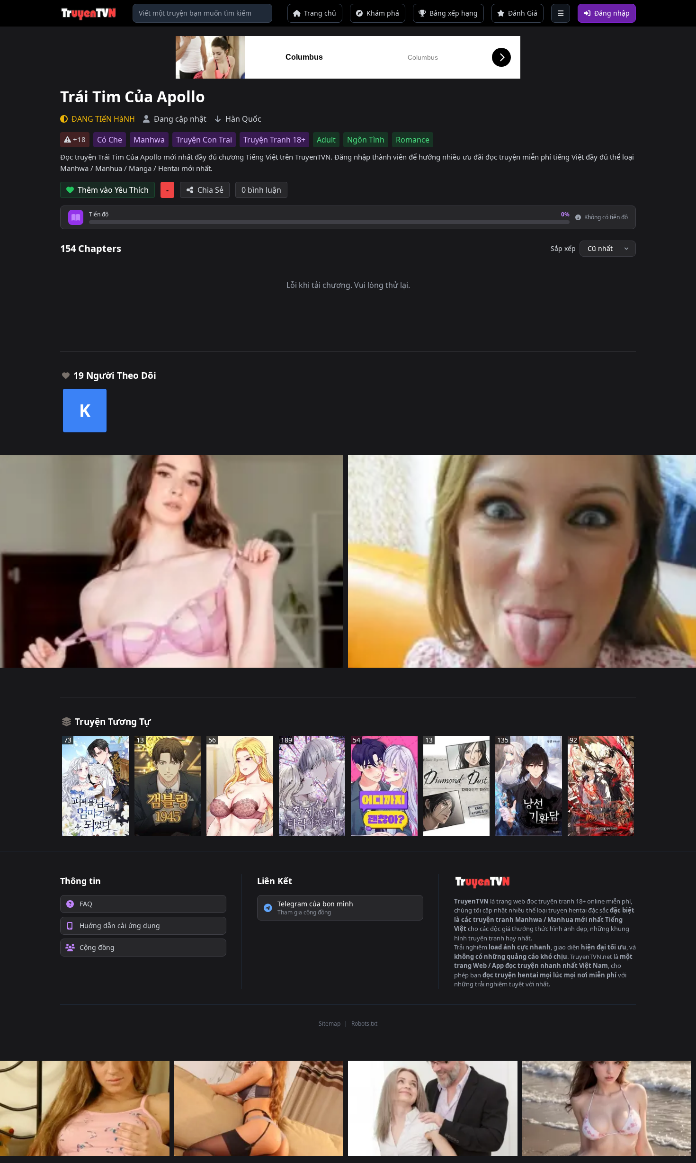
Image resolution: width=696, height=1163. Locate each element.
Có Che (109, 139)
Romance (412, 139)
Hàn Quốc (243, 119)
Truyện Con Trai (204, 139)
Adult (326, 139)
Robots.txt (364, 1024)
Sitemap (329, 1024)
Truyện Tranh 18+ (274, 139)
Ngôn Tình (365, 139)
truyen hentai (567, 910)
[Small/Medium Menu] (560, 13)
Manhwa (149, 139)
